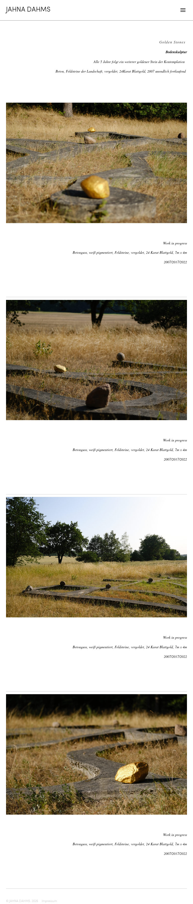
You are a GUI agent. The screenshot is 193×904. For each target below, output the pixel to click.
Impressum (49, 901)
